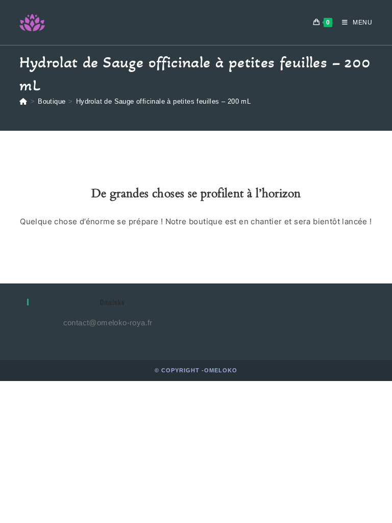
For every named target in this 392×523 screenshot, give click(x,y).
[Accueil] (23, 101)
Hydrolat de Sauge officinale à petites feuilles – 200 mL (163, 101)
